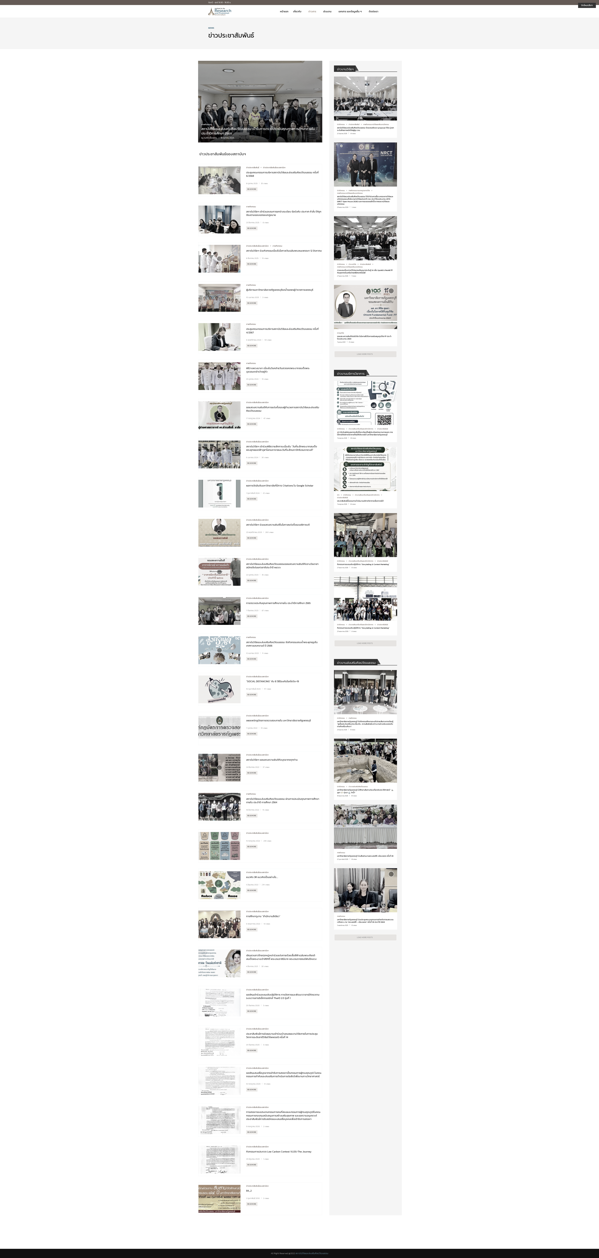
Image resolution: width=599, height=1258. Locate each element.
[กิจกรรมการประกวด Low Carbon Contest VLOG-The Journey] (219, 1159)
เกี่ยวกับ (297, 11)
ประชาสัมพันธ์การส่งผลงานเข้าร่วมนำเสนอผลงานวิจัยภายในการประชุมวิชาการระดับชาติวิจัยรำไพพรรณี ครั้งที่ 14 (282, 1035)
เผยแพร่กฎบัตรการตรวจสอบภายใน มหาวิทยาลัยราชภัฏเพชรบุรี (278, 720)
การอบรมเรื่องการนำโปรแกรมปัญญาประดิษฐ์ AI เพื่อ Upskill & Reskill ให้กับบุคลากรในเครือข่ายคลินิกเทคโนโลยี (364, 271)
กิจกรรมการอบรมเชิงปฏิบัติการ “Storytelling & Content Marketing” (363, 564)
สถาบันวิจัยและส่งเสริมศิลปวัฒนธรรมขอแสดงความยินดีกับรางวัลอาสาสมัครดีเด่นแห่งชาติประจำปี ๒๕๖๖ (282, 565)
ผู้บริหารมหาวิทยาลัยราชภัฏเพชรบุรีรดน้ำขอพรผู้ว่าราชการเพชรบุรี (279, 290)
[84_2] (219, 1199)
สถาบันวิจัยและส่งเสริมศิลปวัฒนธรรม (311, 1253)
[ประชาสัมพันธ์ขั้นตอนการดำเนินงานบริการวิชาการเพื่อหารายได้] (365, 477)
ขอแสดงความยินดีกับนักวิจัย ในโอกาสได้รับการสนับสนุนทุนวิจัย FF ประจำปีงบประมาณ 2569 (364, 337)
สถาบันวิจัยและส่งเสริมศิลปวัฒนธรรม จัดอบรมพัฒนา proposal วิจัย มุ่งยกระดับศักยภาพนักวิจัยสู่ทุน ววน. (365, 129)
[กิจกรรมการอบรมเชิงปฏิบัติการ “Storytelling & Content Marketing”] (365, 542)
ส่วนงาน (327, 11)
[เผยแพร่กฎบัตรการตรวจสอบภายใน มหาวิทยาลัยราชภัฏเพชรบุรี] (219, 728)
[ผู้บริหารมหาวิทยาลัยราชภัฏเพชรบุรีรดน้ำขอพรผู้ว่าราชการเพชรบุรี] (219, 298)
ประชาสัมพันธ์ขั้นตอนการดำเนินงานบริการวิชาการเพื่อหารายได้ (360, 501)
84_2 (249, 1191)
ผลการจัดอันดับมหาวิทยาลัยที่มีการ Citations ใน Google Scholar (280, 485)
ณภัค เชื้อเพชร (210, 138)
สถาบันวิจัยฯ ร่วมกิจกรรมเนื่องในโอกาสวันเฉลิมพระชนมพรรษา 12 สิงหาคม (284, 251)
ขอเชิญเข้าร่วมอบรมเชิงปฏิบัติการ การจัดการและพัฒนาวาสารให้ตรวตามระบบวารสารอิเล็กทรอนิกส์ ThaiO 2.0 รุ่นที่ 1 (282, 996)
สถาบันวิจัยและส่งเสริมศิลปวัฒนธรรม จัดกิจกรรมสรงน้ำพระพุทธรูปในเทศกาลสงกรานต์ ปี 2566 (282, 643)
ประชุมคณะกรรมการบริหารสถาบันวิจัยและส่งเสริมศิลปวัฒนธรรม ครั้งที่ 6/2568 (282, 174)
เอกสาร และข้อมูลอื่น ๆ (350, 11)
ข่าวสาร (312, 11)
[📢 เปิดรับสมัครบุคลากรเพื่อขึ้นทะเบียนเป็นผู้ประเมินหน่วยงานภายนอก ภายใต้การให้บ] (365, 411)
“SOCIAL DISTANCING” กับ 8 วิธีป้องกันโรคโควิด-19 (272, 681)
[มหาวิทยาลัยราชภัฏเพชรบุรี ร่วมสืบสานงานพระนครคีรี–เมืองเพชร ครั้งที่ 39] (365, 834)
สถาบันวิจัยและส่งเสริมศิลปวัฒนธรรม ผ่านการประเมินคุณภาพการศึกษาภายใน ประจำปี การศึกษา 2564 (282, 800)
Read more (251, 189)
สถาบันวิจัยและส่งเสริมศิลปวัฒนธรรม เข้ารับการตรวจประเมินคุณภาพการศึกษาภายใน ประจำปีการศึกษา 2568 (258, 131)
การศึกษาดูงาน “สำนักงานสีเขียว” (263, 916)
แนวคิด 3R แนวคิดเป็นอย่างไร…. (262, 877)
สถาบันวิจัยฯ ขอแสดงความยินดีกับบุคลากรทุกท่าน (272, 760)
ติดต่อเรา (373, 11)
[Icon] (219, 180)
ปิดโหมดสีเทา (587, 5)
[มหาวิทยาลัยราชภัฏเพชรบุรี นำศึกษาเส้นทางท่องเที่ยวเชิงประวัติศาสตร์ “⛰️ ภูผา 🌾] (365, 769)
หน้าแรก (284, 11)
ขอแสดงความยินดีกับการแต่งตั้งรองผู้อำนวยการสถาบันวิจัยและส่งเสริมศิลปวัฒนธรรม (282, 409)
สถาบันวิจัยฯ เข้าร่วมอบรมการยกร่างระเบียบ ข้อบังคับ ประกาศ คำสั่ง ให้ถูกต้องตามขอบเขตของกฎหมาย (283, 213)
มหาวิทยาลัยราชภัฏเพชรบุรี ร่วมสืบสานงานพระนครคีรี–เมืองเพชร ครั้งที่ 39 (365, 856)
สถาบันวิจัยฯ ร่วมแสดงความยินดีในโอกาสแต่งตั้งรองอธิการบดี (278, 525)
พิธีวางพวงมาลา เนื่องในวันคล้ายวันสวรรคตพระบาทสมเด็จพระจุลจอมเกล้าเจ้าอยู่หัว (278, 369)
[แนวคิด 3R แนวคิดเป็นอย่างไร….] (219, 885)
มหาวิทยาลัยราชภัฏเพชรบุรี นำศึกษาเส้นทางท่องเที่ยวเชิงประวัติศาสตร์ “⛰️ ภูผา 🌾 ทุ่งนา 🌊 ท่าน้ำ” (365, 791)
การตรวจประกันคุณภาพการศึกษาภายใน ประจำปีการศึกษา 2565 (278, 603)
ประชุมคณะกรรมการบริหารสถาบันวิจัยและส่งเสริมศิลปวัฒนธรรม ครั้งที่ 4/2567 (282, 330)
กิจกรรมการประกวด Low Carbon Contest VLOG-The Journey (279, 1151)
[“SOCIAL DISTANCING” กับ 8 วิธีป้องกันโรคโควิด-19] (219, 689)
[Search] (389, 11)
